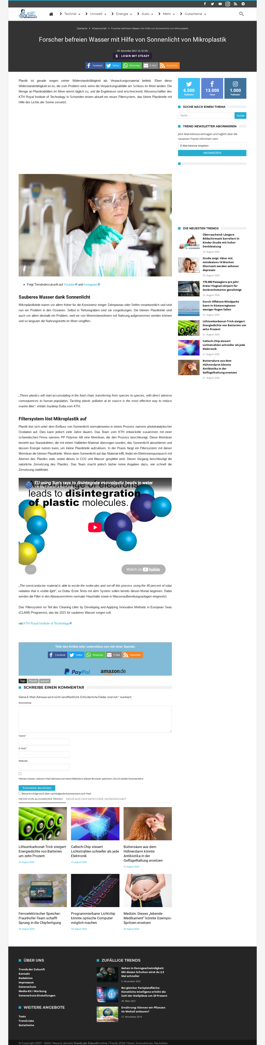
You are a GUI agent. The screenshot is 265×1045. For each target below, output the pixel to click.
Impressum (26, 982)
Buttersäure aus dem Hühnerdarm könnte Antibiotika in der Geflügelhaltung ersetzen (143, 854)
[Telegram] (243, 4)
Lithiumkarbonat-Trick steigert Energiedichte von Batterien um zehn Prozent (42, 851)
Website (23, 760)
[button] (95, 65)
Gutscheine (26, 1025)
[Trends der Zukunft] (28, 14)
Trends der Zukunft (32, 969)
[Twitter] (212, 4)
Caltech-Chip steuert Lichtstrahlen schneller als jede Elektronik (95, 851)
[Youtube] (220, 4)
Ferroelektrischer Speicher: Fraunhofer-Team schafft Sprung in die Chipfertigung (40, 918)
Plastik (33, 680)
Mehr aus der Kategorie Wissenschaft (96, 798)
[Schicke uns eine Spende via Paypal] (77, 670)
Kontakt (24, 974)
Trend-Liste (26, 1021)
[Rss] (235, 4)
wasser (45, 680)
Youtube (69, 284)
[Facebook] (204, 4)
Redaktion (26, 978)
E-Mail (23, 748)
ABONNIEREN (212, 152)
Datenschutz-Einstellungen (37, 995)
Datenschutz (27, 987)
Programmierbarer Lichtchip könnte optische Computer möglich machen (93, 918)
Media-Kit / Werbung (32, 991)
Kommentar (25, 702)
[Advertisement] (95, 139)
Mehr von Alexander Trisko (41, 798)
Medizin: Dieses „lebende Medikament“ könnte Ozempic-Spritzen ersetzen (148, 918)
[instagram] (227, 4)
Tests (22, 1016)
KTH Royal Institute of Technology (46, 623)
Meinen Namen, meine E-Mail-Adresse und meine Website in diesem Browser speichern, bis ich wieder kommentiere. (81, 778)
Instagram (91, 284)
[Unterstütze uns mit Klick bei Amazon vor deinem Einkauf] (113, 670)
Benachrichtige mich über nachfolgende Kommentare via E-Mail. (57, 793)
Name (22, 735)
